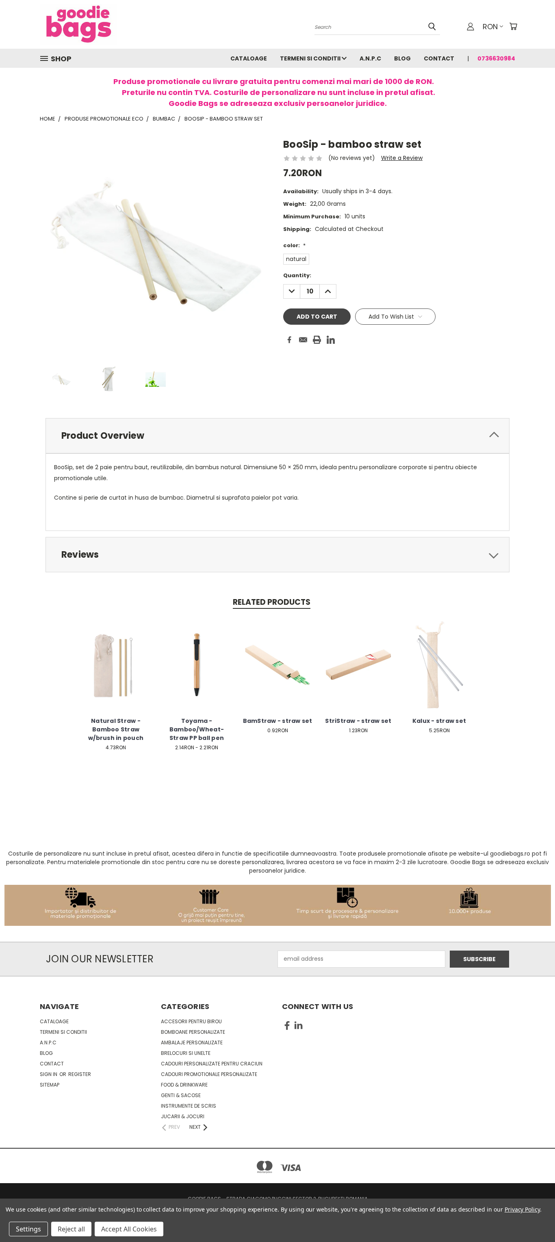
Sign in (49, 1074)
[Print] (317, 340)
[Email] (303, 340)
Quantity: (297, 275)
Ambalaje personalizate (192, 1042)
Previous (534, 1217)
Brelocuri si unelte (185, 1053)
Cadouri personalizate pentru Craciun (211, 1063)
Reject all (71, 1229)
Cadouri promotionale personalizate (209, 1074)
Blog (402, 58)
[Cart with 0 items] (513, 26)
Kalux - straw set (439, 721)
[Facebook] (289, 340)
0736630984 (496, 58)
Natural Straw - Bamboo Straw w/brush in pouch (115, 729)
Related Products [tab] (271, 602)
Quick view (116, 656)
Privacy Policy (522, 1209)
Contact (439, 58)
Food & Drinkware (184, 1084)
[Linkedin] (331, 340)
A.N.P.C (370, 58)
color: (294, 245)
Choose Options (116, 671)
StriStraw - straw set (358, 721)
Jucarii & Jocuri (182, 1116)
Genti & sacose (181, 1095)
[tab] (277, 435)
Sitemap (49, 1084)
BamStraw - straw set (277, 721)
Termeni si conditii (311, 58)
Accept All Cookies (129, 1229)
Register (79, 1074)
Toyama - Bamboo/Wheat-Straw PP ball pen (196, 729)
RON (490, 27)
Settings (28, 1229)
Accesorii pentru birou (191, 1021)
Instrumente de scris (188, 1105)
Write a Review (402, 158)
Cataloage (248, 58)
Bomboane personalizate (193, 1032)
